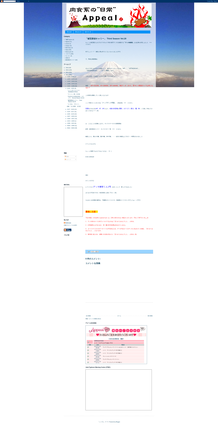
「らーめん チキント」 (73, 104)
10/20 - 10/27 (71, 118)
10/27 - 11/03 (71, 116)
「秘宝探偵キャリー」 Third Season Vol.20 (74, 101)
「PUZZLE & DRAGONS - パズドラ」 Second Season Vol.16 (75, 97)
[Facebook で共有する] (96, 252)
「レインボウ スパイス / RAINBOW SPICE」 (73, 91)
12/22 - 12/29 (71, 79)
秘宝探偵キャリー (70, 60)
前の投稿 (150, 315)
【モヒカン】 (78, 32)
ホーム (119, 315)
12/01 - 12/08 (71, 86)
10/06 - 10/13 (71, 123)
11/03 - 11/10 (70, 114)
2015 (67, 70)
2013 (67, 74)
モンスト (67, 56)
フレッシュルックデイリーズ (109, 356)
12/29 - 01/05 (71, 76)
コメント (68, 159)
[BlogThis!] (93, 252)
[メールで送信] (91, 252)
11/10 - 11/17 (70, 111)
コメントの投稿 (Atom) (95, 318)
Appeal (67, 41)
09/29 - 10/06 (71, 125)
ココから (88, 44)
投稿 (67, 156)
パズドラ (67, 53)
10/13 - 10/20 (71, 121)
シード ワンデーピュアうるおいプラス (103, 343)
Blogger (118, 421)
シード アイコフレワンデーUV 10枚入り (112, 350)
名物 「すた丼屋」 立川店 (74, 106)
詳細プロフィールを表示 (70, 225)
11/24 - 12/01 (71, 88)
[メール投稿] (88, 251)
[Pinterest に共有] (98, 252)
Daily (66, 49)
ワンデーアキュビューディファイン (111, 359)
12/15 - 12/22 (71, 81)
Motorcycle (68, 51)
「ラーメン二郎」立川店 (73, 94)
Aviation (67, 45)
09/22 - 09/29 (71, 128)
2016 (67, 67)
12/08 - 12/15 (71, 83)
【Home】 (69, 32)
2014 (67, 72)
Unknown (68, 223)
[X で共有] (95, 252)
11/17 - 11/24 (70, 109)
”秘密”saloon (68, 39)
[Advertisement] (119, 309)
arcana (67, 43)
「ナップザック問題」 (108, 103)
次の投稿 (88, 315)
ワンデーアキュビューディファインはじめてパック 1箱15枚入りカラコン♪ (120, 347)
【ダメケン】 (87, 32)
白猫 (66, 58)
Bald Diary (68, 47)
